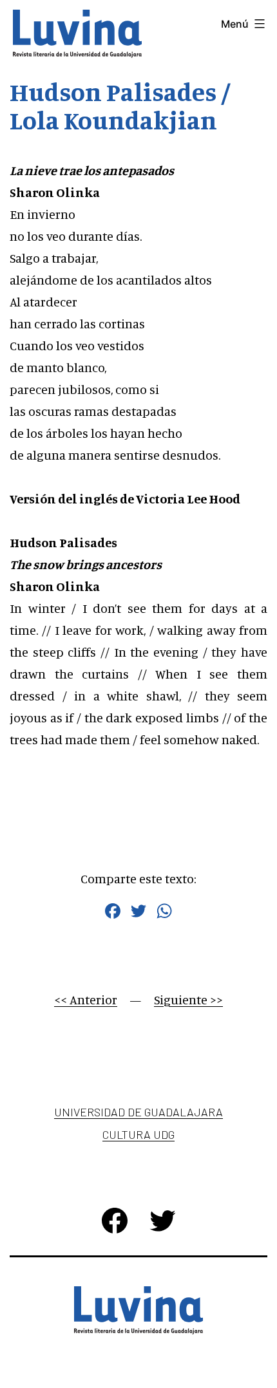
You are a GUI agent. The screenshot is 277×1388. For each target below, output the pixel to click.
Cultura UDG (138, 1134)
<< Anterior (85, 999)
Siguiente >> (188, 999)
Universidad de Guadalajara (138, 1112)
